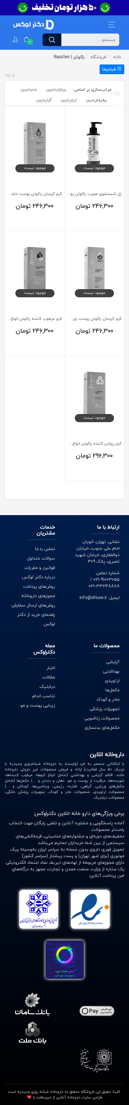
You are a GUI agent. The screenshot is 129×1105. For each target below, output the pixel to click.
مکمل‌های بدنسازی (102, 728)
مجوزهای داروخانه (38, 596)
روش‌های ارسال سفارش (33, 605)
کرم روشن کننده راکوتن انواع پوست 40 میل (84, 444)
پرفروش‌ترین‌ (96, 100)
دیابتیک (47, 687)
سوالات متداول (41, 558)
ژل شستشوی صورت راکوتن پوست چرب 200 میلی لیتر (75, 194)
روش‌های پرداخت (39, 587)
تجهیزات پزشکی (105, 709)
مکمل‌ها (112, 690)
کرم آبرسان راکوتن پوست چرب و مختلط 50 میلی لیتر (75, 319)
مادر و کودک (108, 700)
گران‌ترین (44, 100)
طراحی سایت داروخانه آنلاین (79, 1097)
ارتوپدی (112, 681)
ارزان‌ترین (69, 100)
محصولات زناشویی (102, 718)
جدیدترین (29, 89)
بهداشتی (111, 671)
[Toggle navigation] (111, 24)
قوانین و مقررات (39, 568)
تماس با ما (45, 549)
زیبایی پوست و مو (37, 706)
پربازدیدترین (56, 89)
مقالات (48, 677)
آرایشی (113, 662)
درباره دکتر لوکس (38, 577)
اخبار (51, 668)
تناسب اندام (43, 696)
